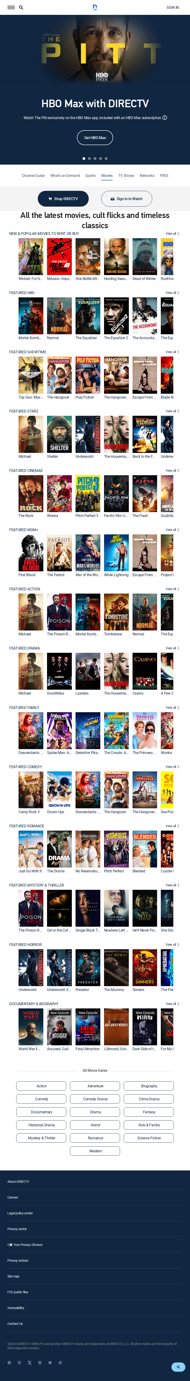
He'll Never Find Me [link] (147, 930)
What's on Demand (65, 175)
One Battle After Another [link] (94, 278)
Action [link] (42, 1086)
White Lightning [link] (116, 574)
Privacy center (17, 1229)
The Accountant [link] (145, 337)
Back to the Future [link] (147, 456)
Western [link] (95, 1151)
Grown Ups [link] (55, 811)
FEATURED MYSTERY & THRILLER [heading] (36, 885)
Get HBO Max (95, 137)
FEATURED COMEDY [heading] (25, 766)
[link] (31, 256)
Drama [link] (95, 1112)
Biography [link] (149, 1086)
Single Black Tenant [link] (91, 930)
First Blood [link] (27, 574)
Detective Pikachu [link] (90, 752)
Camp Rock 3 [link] (29, 811)
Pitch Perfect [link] (114, 871)
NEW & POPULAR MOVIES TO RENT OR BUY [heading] (44, 233)
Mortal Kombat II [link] (32, 337)
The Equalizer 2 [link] (116, 337)
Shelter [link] (52, 456)
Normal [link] (53, 337)
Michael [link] (25, 456)
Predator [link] (82, 989)
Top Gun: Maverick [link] (33, 397)
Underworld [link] (84, 456)
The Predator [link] (171, 989)
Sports (90, 175)
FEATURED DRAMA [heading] (24, 648)
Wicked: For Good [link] (32, 278)
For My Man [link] (170, 1048)
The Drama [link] (56, 871)
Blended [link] (139, 871)
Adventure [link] (95, 1086)
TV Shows (126, 175)
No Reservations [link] (88, 871)
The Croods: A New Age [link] (122, 752)
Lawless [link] (82, 693)
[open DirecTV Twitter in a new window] (30, 1363)
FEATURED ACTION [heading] (24, 589)
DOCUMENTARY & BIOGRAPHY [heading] (34, 1003)
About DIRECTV (18, 1181)
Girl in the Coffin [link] (59, 930)
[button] (11, 7)
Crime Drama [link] (149, 1099)
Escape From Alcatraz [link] (150, 397)
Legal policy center (20, 1213)
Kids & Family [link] (149, 1125)
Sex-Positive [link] (170, 811)
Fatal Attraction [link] (88, 1048)
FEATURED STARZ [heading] (23, 411)
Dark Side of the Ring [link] (149, 1048)
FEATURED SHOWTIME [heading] (27, 352)
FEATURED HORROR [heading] (25, 944)
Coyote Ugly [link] (170, 871)
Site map (13, 1276)
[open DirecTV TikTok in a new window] (60, 1363)
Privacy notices (17, 1260)
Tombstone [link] (113, 634)
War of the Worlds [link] (90, 574)
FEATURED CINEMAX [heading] (26, 470)
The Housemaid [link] (116, 456)
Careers (12, 1197)
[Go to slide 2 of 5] (89, 158)
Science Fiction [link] (149, 1138)
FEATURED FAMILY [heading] (24, 707)
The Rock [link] (26, 515)
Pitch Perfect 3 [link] (87, 515)
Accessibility (15, 1308)
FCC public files (17, 1292)
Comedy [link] (41, 1099)
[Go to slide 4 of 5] (100, 158)
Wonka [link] (52, 515)
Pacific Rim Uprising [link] (120, 515)
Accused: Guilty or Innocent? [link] (69, 1048)
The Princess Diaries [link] (149, 752)
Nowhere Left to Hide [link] (120, 930)
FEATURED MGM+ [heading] (23, 529)
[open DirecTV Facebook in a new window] (19, 1363)
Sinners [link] (138, 989)
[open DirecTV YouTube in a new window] (50, 1363)
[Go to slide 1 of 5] (83, 158)
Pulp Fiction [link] (85, 397)
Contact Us (15, 1323)
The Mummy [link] (114, 989)
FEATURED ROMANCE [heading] (26, 826)
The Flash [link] (140, 515)
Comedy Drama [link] (95, 1099)
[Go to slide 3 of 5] (95, 158)
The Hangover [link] (58, 397)
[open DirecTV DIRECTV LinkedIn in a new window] (9, 1363)
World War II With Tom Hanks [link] (41, 1048)
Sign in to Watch (129, 198)
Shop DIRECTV (66, 198)
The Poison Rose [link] (60, 634)
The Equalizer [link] (86, 337)
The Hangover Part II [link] (120, 397)
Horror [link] (95, 1125)
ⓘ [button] (164, 117)
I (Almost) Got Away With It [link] (125, 1048)
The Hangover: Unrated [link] (150, 811)
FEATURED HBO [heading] (22, 292)
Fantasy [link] (149, 1112)
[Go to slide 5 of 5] (106, 158)
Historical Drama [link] (41, 1125)
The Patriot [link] (55, 574)
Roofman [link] (168, 278)
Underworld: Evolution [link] (64, 989)
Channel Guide (33, 175)
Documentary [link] (41, 1112)
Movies (107, 175)
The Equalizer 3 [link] (173, 337)
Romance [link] (95, 1138)
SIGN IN (173, 7)
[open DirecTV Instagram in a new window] (40, 1363)
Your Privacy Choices (27, 1244)
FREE (164, 175)
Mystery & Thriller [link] (41, 1138)
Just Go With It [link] (30, 871)
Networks (147, 175)
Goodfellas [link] (55, 693)
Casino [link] (138, 693)
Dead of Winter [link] (144, 278)
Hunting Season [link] (116, 278)
